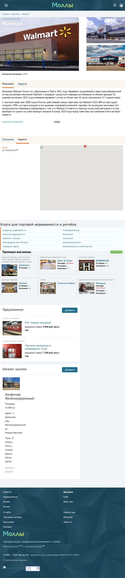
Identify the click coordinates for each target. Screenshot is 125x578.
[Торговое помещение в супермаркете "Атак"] (12, 351)
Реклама (7, 527)
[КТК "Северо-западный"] (12, 328)
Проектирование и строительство (77, 247)
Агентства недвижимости (14, 234)
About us (67, 522)
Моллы (6, 506)
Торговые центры (11, 541)
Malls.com (68, 502)
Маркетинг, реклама (11, 238)
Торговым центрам (12, 517)
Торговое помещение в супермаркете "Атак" (38, 347)
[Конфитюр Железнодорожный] (11, 383)
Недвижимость (10, 497)
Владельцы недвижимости (14, 230)
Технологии (68, 238)
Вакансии (67, 517)
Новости (7, 492)
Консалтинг (68, 234)
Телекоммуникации (71, 230)
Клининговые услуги (72, 242)
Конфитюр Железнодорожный (11, 396)
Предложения (13, 309)
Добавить (116, 252)
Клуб (65, 497)
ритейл (56, 541)
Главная (5, 14)
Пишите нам (69, 512)
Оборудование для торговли (15, 242)
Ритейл (6, 502)
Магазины (16, 14)
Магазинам (8, 522)
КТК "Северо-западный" (38, 322)
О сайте (7, 512)
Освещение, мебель (11, 247)
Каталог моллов (14, 369)
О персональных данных (15, 560)
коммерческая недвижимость (36, 541)
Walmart (25, 14)
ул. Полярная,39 (10, 149)
